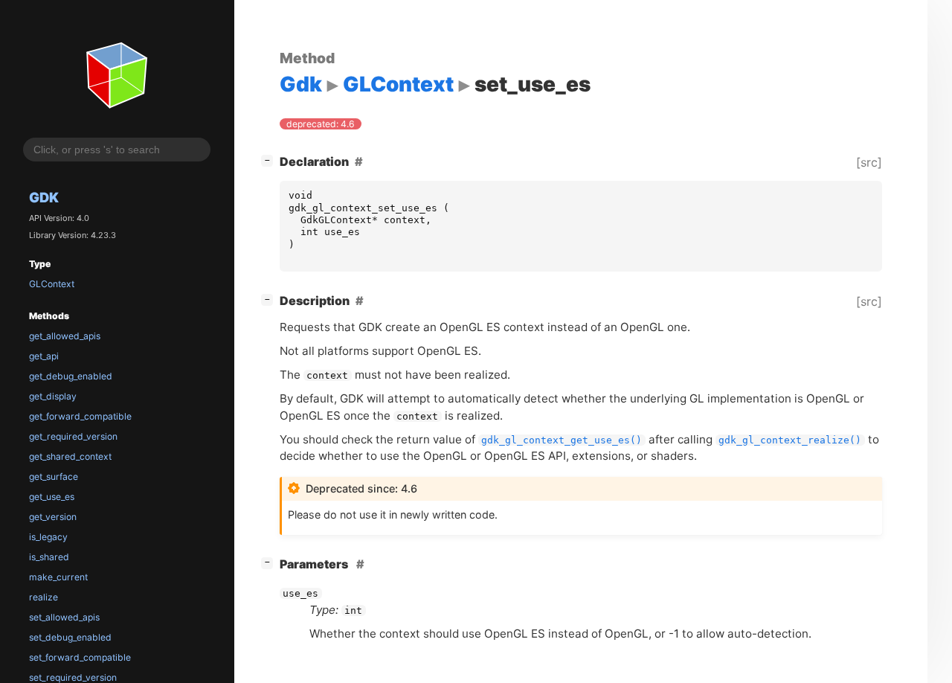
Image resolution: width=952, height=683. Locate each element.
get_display (53, 396)
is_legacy (48, 536)
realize (43, 597)
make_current (58, 577)
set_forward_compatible (80, 657)
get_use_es (51, 496)
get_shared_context (70, 456)
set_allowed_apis (64, 617)
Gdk (44, 197)
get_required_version (73, 436)
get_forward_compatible (80, 416)
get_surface (53, 476)
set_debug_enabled (70, 637)
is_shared (49, 556)
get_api (44, 356)
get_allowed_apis (64, 336)
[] (270, 159)
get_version (53, 516)
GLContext (51, 283)
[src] (869, 162)
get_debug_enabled (70, 376)
